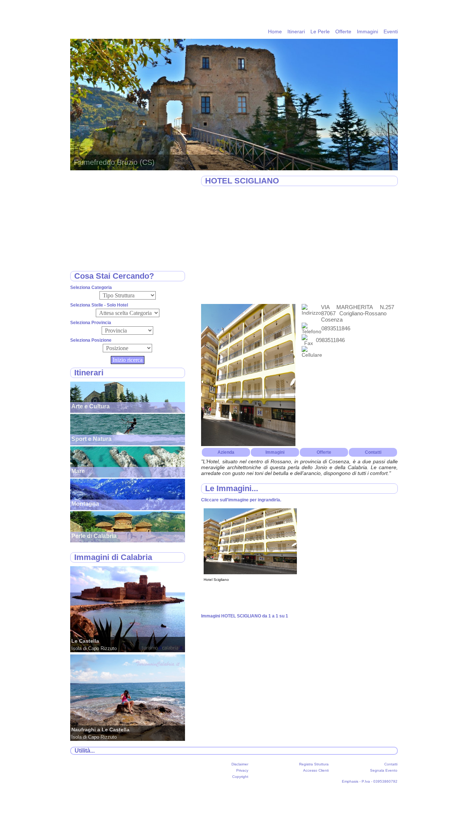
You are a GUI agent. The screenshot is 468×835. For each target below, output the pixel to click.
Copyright (240, 777)
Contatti (373, 452)
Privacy (242, 770)
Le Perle (320, 31)
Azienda (226, 452)
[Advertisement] (299, 245)
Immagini (367, 31)
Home (275, 31)
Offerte (343, 31)
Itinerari (296, 31)
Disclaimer (239, 764)
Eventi (391, 31)
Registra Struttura (314, 764)
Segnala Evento (383, 770)
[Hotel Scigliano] (250, 572)
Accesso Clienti (316, 770)
